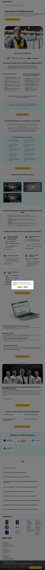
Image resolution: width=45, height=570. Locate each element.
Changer (19, 287)
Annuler (25, 287)
